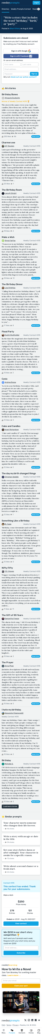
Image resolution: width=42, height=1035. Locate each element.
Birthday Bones (10, 94)
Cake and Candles (11, 426)
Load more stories (10, 806)
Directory (5, 9)
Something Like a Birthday (16, 520)
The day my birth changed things (19, 473)
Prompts (12, 1033)
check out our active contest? (24, 77)
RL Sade (8, 524)
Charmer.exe (8, 142)
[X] (25, 1020)
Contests (22, 1033)
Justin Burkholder (12, 335)
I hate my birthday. (11, 709)
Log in (36, 3)
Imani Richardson (12, 430)
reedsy (10, 2)
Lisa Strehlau (10, 288)
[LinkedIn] (32, 1020)
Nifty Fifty (7, 568)
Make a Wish (8, 237)
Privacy (16, 1025)
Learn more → (14, 975)
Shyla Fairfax (10, 241)
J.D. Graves (9, 571)
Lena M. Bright (10, 193)
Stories (31, 1033)
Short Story (15, 29)
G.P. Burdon (9, 146)
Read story (35, 136)
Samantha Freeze (12, 619)
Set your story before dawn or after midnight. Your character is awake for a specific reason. (20, 853)
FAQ (3, 1025)
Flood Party (8, 331)
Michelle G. (9, 764)
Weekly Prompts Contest (21, 9)
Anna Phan (9, 666)
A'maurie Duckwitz (12, 98)
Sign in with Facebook (19, 56)
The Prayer (7, 662)
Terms (8, 1025)
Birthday (6, 760)
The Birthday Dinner (12, 284)
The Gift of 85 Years (12, 615)
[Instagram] (29, 1020)
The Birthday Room (12, 190)
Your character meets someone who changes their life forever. (19, 824)
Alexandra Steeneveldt (14, 713)
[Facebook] (35, 1020)
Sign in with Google (19, 51)
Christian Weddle (12, 477)
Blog (38, 1033)
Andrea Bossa (10, 382)
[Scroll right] (38, 9)
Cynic (4, 379)
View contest (21, 924)
